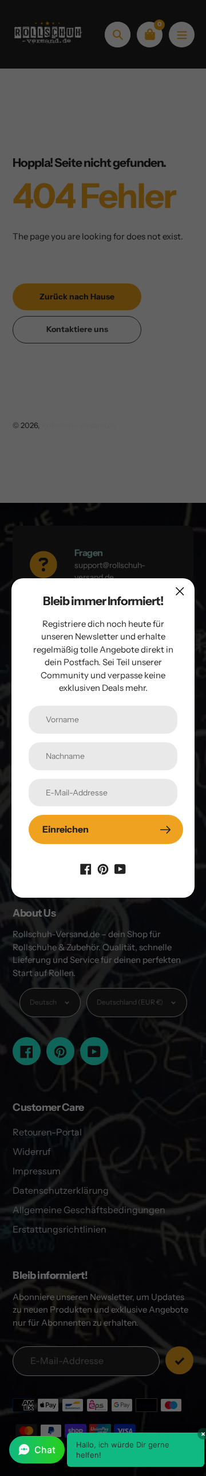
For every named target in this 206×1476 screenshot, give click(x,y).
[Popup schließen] (180, 591)
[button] (106, 1450)
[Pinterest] (103, 868)
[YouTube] (120, 868)
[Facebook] (86, 868)
